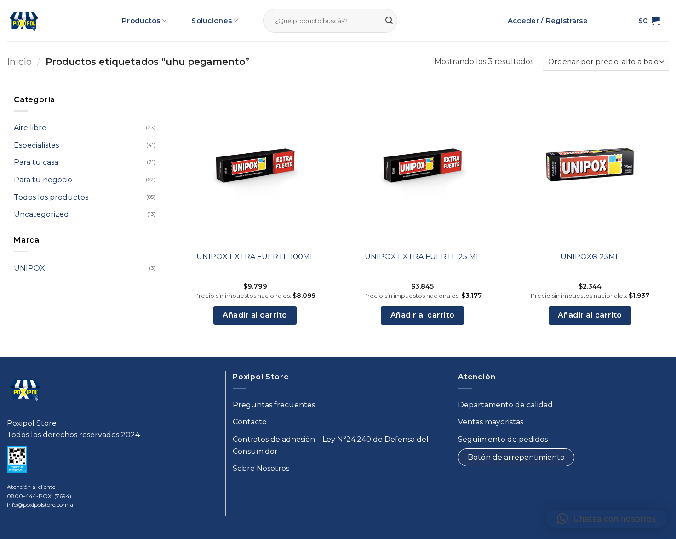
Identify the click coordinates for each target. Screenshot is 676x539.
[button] (649, 21)
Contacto (250, 421)
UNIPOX (29, 268)
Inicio (19, 61)
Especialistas (36, 145)
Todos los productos (51, 196)
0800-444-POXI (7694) (39, 496)
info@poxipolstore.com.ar (41, 504)
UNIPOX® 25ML (590, 256)
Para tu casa (36, 162)
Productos (141, 20)
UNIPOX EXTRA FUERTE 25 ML (422, 256)
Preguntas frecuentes (274, 404)
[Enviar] (389, 21)
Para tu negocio (43, 179)
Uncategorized (41, 214)
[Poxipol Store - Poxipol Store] (24, 21)
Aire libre (30, 127)
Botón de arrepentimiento (516, 457)
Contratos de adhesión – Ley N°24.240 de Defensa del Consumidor (331, 445)
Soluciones (211, 20)
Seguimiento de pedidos (503, 439)
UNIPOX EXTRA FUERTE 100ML (255, 256)
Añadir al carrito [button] (255, 315)
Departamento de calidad (505, 404)
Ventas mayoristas (490, 421)
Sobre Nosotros (261, 468)
